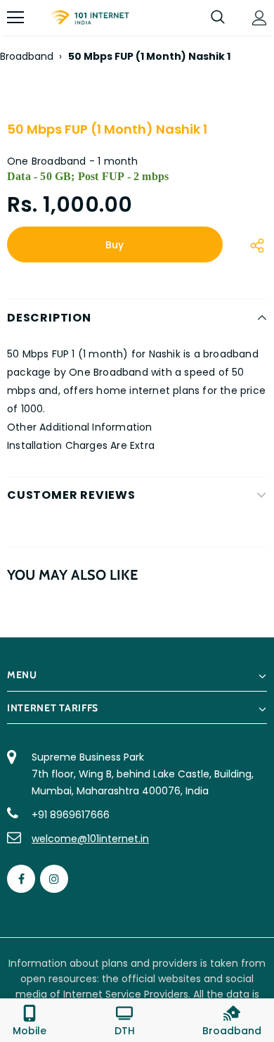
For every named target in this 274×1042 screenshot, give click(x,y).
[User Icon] (259, 18)
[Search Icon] (218, 18)
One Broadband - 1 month (72, 161)
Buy (114, 245)
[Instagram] (54, 879)
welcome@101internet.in (90, 839)
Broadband (26, 56)
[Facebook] (21, 879)
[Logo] (89, 17)
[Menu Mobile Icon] (15, 17)
